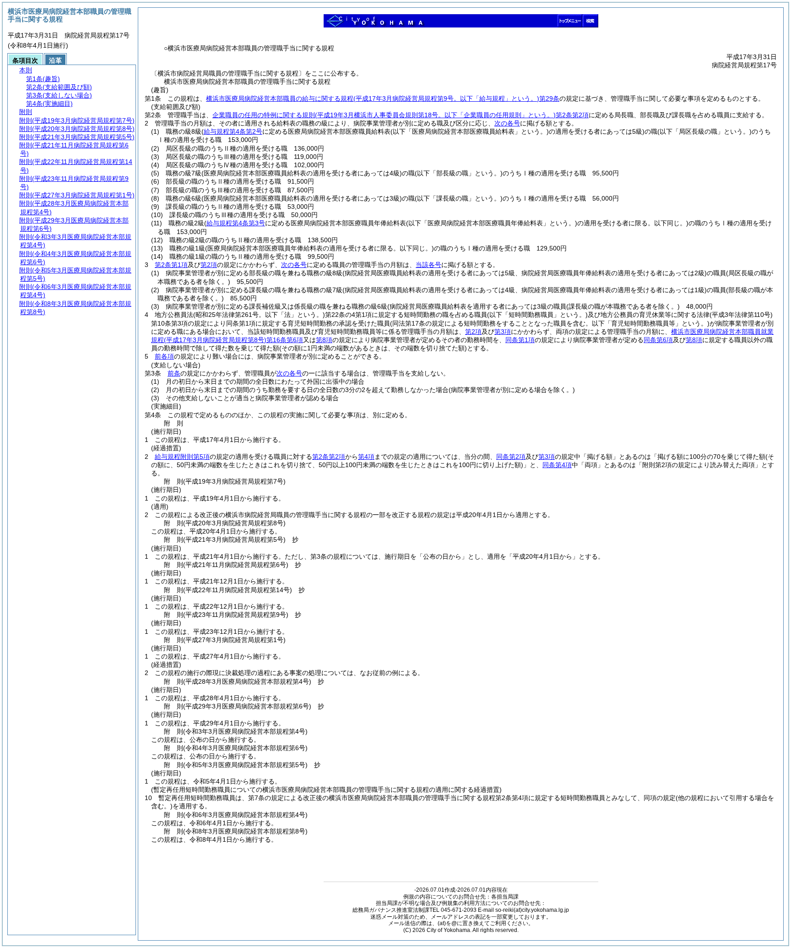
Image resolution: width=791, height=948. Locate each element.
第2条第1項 (171, 264)
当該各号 (428, 264)
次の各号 (507, 123)
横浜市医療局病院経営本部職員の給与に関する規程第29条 (382, 98)
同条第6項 (658, 339)
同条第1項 (520, 339)
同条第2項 (511, 456)
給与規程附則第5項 (182, 456)
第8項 (324, 339)
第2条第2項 (328, 456)
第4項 (366, 456)
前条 (174, 373)
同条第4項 (557, 465)
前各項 (164, 356)
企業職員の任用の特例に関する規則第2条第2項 (400, 115)
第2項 (208, 264)
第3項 (502, 331)
